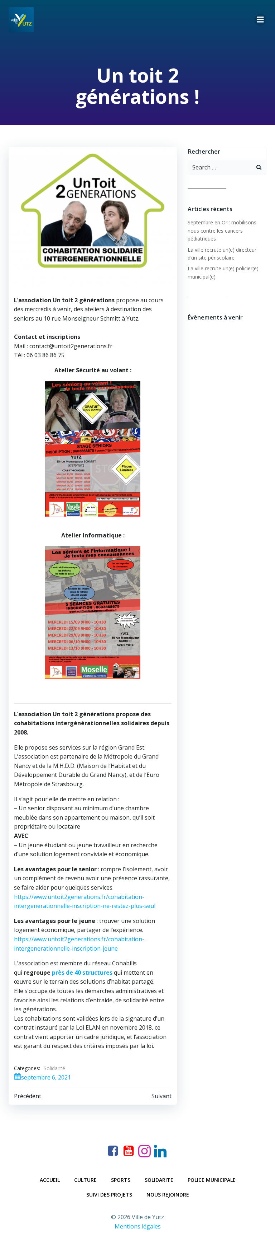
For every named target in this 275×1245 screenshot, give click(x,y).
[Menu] (260, 20)
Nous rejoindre (167, 1194)
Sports (120, 1179)
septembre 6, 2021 (46, 1077)
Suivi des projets (109, 1194)
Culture (85, 1179)
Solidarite (159, 1179)
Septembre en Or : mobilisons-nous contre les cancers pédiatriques (223, 230)
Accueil (50, 1179)
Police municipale (212, 1179)
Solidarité (54, 1068)
